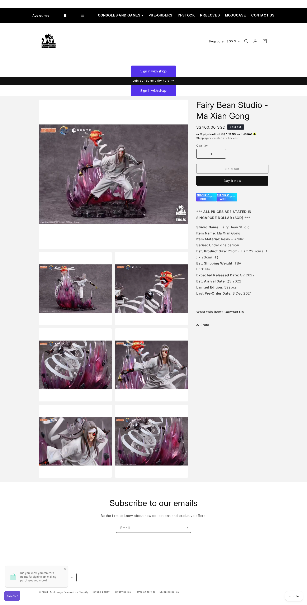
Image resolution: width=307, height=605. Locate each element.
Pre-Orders (160, 15)
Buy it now (232, 181)
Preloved (210, 15)
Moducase (235, 15)
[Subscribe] (186, 528)
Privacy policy (122, 591)
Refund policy (101, 591)
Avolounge (40, 15)
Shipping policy (169, 591)
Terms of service (145, 591)
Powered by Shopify (76, 592)
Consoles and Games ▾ (120, 15)
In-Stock (186, 15)
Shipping (202, 138)
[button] (246, 41)
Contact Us (263, 15)
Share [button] (204, 325)
